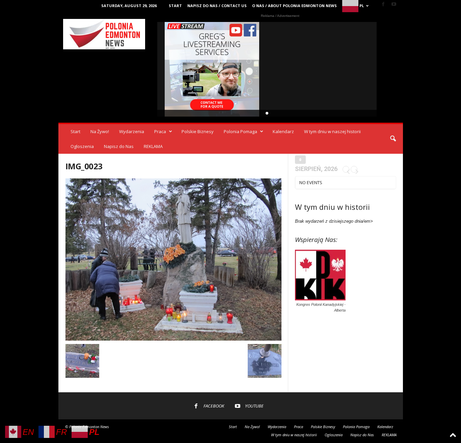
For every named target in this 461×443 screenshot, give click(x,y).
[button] (392, 138)
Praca (160, 131)
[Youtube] (394, 4)
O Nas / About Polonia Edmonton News (294, 5)
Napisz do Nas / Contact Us (217, 5)
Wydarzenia (131, 131)
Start (175, 5)
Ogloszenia (82, 146)
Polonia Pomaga (240, 131)
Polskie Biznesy (198, 131)
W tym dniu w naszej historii (332, 131)
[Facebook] (383, 4)
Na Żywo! (99, 131)
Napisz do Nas (119, 146)
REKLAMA (153, 146)
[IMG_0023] (173, 259)
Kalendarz (283, 131)
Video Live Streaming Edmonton (212, 69)
